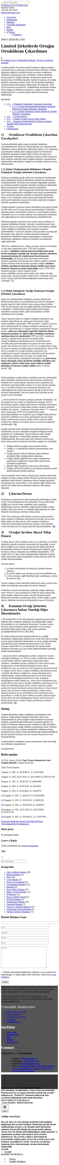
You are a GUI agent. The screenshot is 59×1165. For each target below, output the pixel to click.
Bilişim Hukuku (13, 874)
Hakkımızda (12, 1035)
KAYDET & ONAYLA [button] (12, 1154)
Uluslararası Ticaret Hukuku (19, 909)
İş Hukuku (11, 894)
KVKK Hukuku (14, 899)
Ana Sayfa (11, 1032)
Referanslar (12, 129)
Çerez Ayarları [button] (9, 1102)
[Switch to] (11, 32)
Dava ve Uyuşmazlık (16, 882)
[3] (2, 805)
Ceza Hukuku (13, 879)
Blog (9, 877)
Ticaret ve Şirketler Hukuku (19, 907)
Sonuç (10, 126)
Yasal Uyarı (12, 1042)
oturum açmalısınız (30, 846)
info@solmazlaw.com (10, 12)
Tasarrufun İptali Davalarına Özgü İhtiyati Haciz (22, 821)
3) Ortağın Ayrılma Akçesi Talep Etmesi (26, 119)
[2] (2, 800)
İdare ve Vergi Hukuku (16, 892)
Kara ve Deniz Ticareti (16, 897)
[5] (2, 817)
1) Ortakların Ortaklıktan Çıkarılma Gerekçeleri (29, 104)
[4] (2, 809)
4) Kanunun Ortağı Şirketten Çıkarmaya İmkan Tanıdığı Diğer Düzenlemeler (29, 122)
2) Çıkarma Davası (17, 116)
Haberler (10, 887)
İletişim (10, 1039)
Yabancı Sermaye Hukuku (18, 912)
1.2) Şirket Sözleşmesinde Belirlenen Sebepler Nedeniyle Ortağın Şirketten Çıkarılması (33, 107)
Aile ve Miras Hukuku (16, 872)
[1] (12, 281)
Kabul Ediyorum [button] (25, 1102)
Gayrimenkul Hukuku (16, 884)
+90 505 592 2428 (31, 1061)
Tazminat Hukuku (14, 904)
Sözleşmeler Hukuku (27, 60)
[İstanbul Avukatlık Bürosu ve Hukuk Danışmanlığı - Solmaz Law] (14, 5)
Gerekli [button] (4, 1149)
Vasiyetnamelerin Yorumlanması (15, 824)
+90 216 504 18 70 (28, 1058)
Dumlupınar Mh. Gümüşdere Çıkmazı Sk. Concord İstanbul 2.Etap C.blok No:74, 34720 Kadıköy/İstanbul (33, 1068)
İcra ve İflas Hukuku (15, 889)
